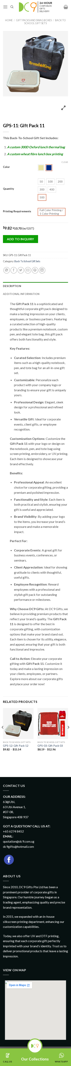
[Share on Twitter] (21, 270)
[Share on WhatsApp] (6, 270)
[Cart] (66, 7)
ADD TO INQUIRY (20, 239)
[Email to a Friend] (28, 270)
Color (6, 167)
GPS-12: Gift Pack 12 (15, 745)
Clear (64, 162)
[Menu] (5, 7)
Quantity (8, 189)
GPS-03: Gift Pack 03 (50, 745)
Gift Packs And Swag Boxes (34, 20)
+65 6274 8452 (13, 831)
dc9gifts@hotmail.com (18, 846)
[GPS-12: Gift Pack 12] (18, 723)
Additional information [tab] (21, 294)
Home (9, 20)
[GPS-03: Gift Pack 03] (52, 723)
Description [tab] (12, 286)
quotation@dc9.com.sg (18, 841)
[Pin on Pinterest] (35, 270)
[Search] (11, 7)
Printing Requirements (17, 211)
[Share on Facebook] (13, 270)
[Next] (68, 735)
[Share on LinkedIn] (42, 270)
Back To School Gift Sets (45, 22)
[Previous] (3, 735)
